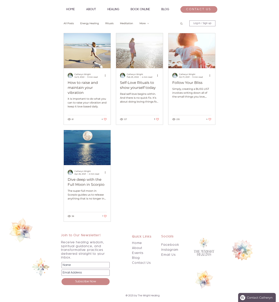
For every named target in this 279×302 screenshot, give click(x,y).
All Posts (69, 23)
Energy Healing (89, 23)
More (143, 23)
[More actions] (106, 75)
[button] (113, 9)
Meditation (126, 23)
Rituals (109, 23)
